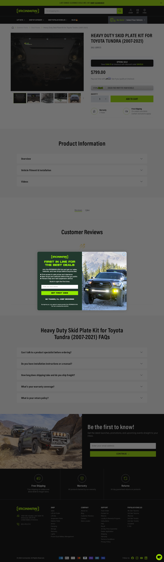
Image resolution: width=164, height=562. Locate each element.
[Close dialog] (124, 254)
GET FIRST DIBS (59, 293)
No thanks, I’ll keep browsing (59, 299)
